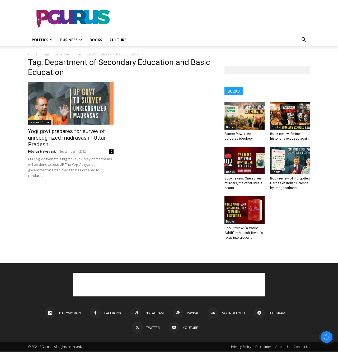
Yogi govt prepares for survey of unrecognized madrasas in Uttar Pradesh (67, 138)
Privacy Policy (241, 346)
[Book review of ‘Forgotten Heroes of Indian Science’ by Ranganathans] (290, 160)
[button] (303, 40)
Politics (40, 39)
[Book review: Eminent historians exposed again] (290, 116)
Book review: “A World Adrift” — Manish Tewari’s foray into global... (243, 232)
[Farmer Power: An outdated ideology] (244, 116)
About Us (282, 346)
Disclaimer (263, 346)
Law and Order (39, 122)
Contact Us (302, 346)
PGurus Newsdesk (42, 151)
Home (32, 54)
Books (96, 39)
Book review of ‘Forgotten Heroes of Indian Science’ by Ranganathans (290, 183)
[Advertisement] (214, 19)
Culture (118, 39)
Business (69, 39)
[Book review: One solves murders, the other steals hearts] (244, 160)
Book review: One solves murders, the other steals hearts (243, 183)
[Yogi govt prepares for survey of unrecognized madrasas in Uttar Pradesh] (71, 103)
